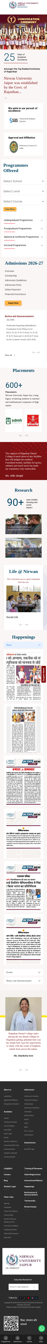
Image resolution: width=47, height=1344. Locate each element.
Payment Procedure (30, 1100)
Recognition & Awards (11, 1104)
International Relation (33, 1181)
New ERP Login (29, 1149)
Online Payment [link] (13, 289)
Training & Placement (33, 1169)
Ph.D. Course (28, 1131)
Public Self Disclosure (11, 1233)
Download (27, 1112)
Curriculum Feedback (11, 1226)
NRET (26, 1127)
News (9, 645)
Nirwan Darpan (30, 1207)
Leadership (7, 1096)
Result (6, 1137)
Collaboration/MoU (10, 1230)
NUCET (26, 1119)
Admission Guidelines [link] (16, 280)
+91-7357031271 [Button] (12, 1268)
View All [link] (8, 355)
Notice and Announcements (18, 980)
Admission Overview (31, 1096)
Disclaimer (7, 1207)
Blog (6, 1181)
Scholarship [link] (11, 275)
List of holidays (9, 1126)
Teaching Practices (10, 1122)
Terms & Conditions (11, 1211)
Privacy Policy (8, 1215)
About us (7, 1090)
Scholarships (28, 1104)
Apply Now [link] (13, 303)
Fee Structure (28, 1135)
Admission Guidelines (31, 1108)
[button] (34, 352)
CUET (26, 1123)
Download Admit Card (11, 1145)
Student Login (10, 1187)
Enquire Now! (43, 674)
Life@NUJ (8, 1169)
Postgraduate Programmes (18, 228)
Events (9, 972)
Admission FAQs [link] (13, 285)
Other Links (9, 1197)
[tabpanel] (23, 804)
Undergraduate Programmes (18, 220)
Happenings (29, 1187)
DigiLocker (7, 1237)
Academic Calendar (10, 1153)
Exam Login (8, 1134)
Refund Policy (29, 1115)
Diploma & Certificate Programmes (21, 237)
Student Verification (10, 1141)
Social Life (12, 617)
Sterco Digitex (36, 1307)
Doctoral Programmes (15, 245)
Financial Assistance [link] (15, 294)
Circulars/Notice (9, 1149)
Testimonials (29, 1201)
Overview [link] (9, 271)
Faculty (6, 1118)
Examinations (30, 1143)
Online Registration (32, 1175)
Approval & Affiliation (11, 1100)
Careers (7, 1175)
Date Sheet (7, 1130)
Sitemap (6, 1203)
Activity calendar (9, 1157)
